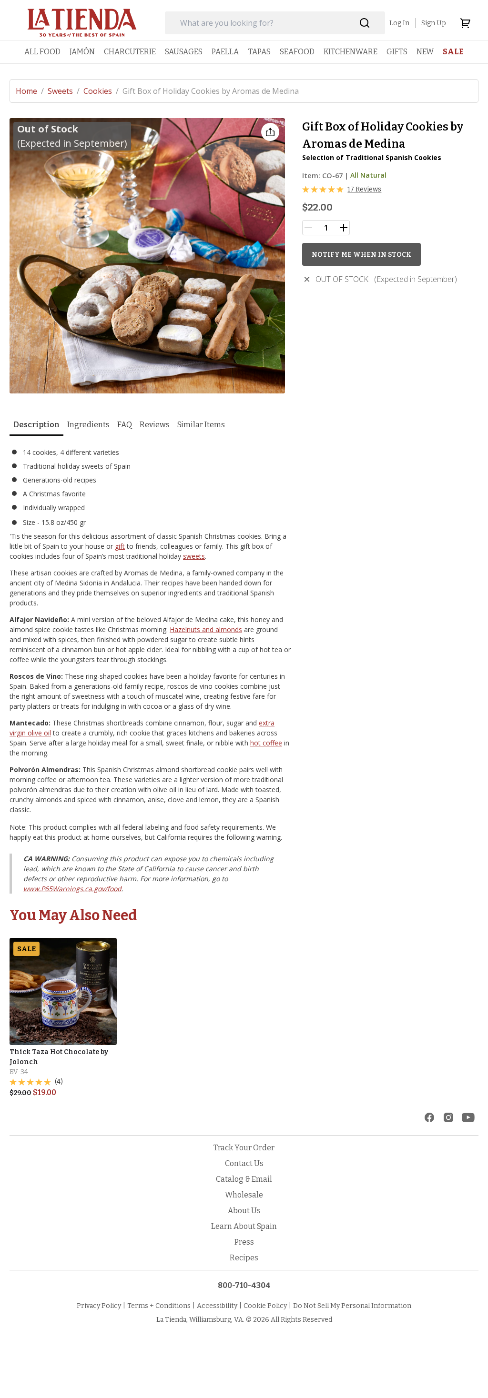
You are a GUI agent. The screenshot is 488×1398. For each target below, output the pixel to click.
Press (244, 1242)
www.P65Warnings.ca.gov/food (72, 888)
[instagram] (448, 1117)
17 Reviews (364, 189)
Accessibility (217, 1306)
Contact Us (244, 1163)
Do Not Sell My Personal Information (352, 1306)
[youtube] (468, 1117)
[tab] (36, 425)
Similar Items (201, 424)
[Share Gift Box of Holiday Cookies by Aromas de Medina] (270, 132)
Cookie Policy (265, 1306)
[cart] (465, 22)
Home (30, 91)
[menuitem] (42, 51)
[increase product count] (343, 228)
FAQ (124, 424)
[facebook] (429, 1117)
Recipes (244, 1257)
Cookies (101, 91)
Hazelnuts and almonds (206, 629)
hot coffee (266, 742)
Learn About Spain (244, 1226)
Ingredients (88, 424)
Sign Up (433, 23)
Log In (399, 23)
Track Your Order (244, 1147)
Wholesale (244, 1194)
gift (120, 546)
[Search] (365, 23)
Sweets (64, 91)
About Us (244, 1210)
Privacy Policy (99, 1306)
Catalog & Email (244, 1179)
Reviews (155, 424)
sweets (194, 556)
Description (36, 424)
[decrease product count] (308, 228)
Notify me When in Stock (361, 255)
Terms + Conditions (159, 1306)
